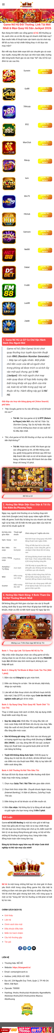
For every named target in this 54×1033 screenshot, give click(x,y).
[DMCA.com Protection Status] (27, 1009)
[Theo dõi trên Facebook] (20, 948)
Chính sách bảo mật (13, 924)
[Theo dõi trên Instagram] (25, 948)
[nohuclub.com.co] (27, 4)
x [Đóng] (4, 1030)
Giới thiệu (9, 915)
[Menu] (3, 4)
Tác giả (8, 942)
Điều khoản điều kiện (14, 929)
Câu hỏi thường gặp (13, 937)
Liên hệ (8, 920)
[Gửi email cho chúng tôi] (34, 948)
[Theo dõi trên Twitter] (29, 948)
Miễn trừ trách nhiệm (14, 933)
